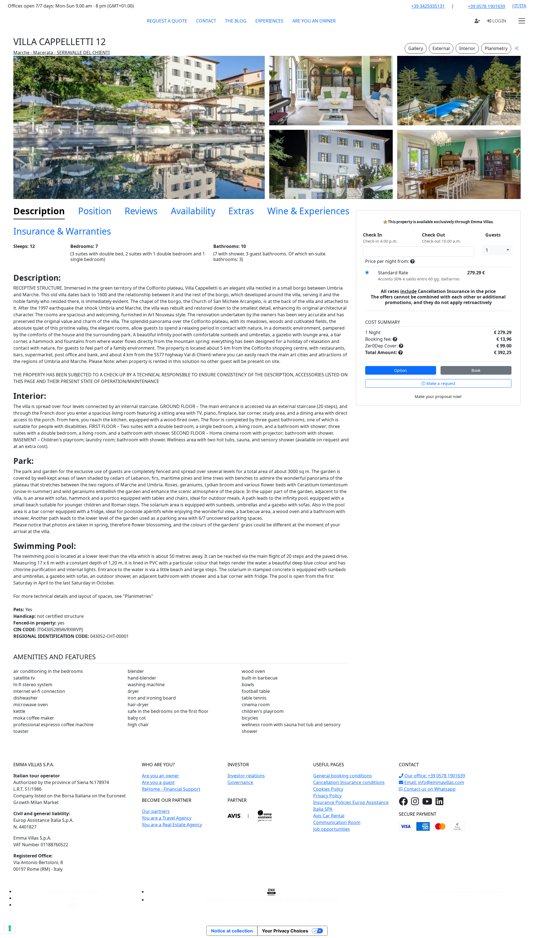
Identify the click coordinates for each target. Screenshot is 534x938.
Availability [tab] (193, 211)
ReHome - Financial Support (171, 789)
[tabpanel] (181, 491)
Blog (73, 904)
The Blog (235, 21)
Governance (240, 782)
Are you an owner (314, 21)
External (441, 48)
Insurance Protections (73, 891)
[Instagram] (415, 803)
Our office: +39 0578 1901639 (434, 776)
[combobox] (497, 250)
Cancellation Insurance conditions (349, 782)
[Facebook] (403, 803)
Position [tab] (95, 211)
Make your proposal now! (438, 396)
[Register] (477, 20)
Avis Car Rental (328, 816)
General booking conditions (342, 776)
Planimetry (496, 48)
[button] (522, 21)
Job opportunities (331, 829)
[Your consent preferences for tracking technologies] (9, 928)
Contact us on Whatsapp (429, 789)
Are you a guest (158, 782)
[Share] (516, 48)
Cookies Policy (328, 789)
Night (374, 332)
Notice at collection (232, 931)
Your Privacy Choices (285, 931)
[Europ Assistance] (265, 815)
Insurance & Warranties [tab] (62, 231)
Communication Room (336, 822)
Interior (467, 48)
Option (400, 370)
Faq (73, 898)
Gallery (415, 48)
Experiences (269, 21)
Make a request (440, 383)
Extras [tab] (241, 211)
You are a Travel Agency (166, 818)
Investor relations (246, 776)
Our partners (156, 811)
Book (475, 370)
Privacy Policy (327, 796)
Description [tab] (39, 211)
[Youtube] (427, 803)
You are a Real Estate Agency (172, 825)
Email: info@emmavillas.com (433, 782)
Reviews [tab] (141, 211)
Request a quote (167, 21)
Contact (206, 21)
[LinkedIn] (439, 803)
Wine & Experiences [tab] (308, 211)
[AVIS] (235, 815)
